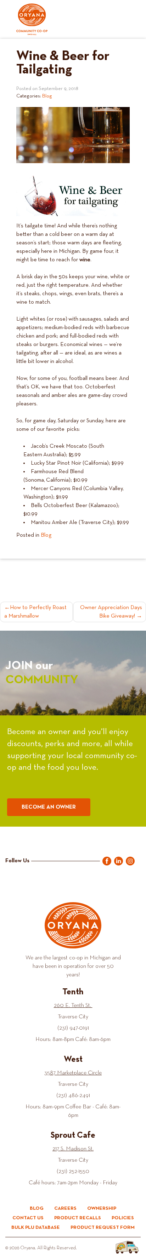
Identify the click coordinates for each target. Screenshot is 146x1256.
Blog (47, 96)
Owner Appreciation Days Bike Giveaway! (111, 612)
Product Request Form (103, 1227)
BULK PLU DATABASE (35, 1227)
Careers (65, 1208)
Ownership (101, 1208)
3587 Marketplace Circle (73, 1073)
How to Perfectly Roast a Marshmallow (35, 612)
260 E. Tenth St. (73, 1005)
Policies (123, 1217)
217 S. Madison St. (73, 1149)
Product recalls (77, 1217)
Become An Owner (49, 807)
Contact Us (28, 1217)
